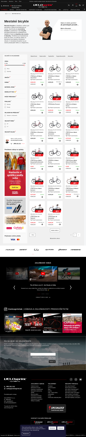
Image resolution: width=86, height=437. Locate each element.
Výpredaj (9, 71)
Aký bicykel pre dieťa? (70, 387)
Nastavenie (26, 433)
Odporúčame (34, 56)
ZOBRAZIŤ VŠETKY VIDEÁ (42, 297)
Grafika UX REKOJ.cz (69, 435)
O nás (49, 395)
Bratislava (11, 1)
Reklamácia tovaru (35, 387)
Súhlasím (60, 428)
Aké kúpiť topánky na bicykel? (72, 397)
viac (84, 1)
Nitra (16, 1)
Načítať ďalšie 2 (55, 230)
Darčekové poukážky (36, 397)
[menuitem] (4, 10)
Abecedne (70, 56)
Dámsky (9, 104)
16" (7, 123)
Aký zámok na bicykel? (71, 391)
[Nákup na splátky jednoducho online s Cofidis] (15, 223)
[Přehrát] (17, 273)
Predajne (50, 386)
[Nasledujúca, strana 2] (75, 235)
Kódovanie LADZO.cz (80, 435)
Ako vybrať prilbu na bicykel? (72, 395)
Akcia (8, 68)
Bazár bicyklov (34, 394)
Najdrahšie (51, 56)
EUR (76, 4)
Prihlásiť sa (52, 361)
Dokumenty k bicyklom (36, 399)
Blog (49, 389)
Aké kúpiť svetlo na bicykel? (72, 392)
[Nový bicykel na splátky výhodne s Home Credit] (15, 174)
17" (7, 126)
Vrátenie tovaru (35, 386)
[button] (26, 253)
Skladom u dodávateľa (12, 115)
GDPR (32, 392)
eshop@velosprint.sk (14, 388)
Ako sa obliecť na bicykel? (72, 394)
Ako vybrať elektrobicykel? (72, 389)
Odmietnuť (52, 428)
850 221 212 (6, 5)
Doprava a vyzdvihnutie (37, 389)
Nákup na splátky (35, 400)
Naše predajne (4, 1)
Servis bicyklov (52, 387)
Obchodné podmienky (36, 391)
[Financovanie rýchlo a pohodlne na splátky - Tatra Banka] (15, 205)
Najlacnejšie (43, 56)
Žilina (20, 1)
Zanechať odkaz (15, 7)
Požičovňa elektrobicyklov (54, 397)
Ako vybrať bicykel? (70, 386)
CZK (76, 6)
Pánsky (8, 107)
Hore (33, 234)
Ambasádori (51, 394)
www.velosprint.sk (8, 407)
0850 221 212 (17, 143)
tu (38, 430)
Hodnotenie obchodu (36, 395)
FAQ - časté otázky (53, 392)
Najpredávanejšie (60, 56)
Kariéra (50, 391)
